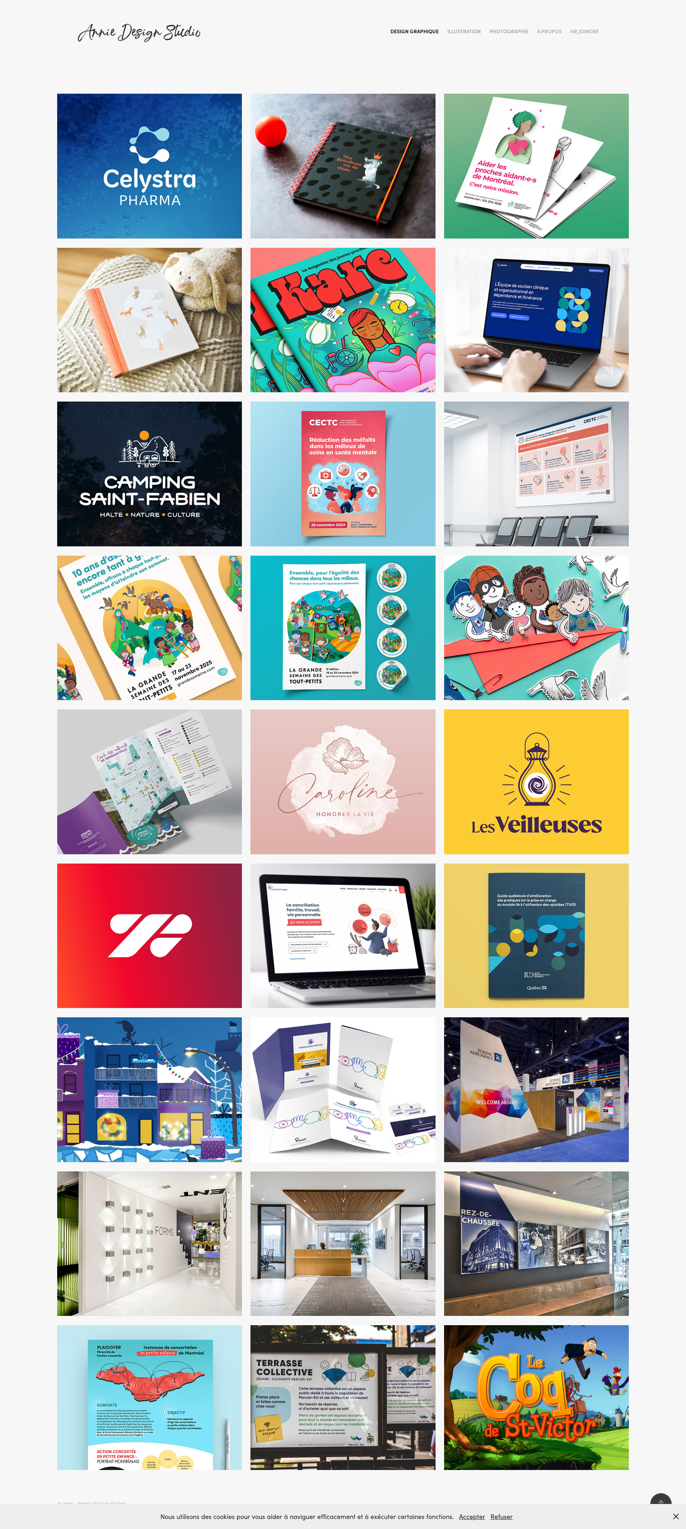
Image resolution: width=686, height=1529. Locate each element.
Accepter (472, 1516)
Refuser (502, 1516)
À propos (549, 31)
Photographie (508, 31)
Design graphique (415, 31)
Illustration (464, 31)
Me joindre (584, 31)
